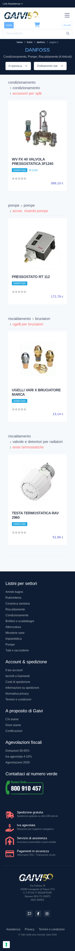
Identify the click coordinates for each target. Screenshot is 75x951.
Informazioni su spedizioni (22, 687)
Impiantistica (13, 638)
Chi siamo (12, 719)
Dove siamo (13, 725)
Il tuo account (14, 670)
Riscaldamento (15, 609)
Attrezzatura (13, 627)
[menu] (67, 15)
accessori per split (27, 93)
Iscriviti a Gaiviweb (17, 676)
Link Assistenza (11, 3)
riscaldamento (19, 319)
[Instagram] (47, 913)
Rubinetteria (13, 597)
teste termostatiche (28, 447)
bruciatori (42, 319)
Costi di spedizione (17, 681)
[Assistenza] (29, 913)
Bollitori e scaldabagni (19, 621)
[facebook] (38, 913)
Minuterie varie (15, 632)
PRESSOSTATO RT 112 (31, 277)
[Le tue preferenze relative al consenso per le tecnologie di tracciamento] (6, 944)
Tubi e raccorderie (17, 650)
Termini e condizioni (18, 699)
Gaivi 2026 (51, 934)
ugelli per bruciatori (28, 324)
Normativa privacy (17, 693)
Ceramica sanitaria (17, 603)
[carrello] (37, 25)
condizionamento (21, 82)
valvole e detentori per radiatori (38, 442)
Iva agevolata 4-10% (18, 756)
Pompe (10, 644)
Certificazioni (13, 730)
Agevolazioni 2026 (17, 762)
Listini (9, 25)
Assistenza (13, 929)
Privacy (29, 929)
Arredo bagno (14, 591)
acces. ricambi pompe (30, 211)
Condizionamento (16, 615)
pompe (13, 205)
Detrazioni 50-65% (17, 750)
